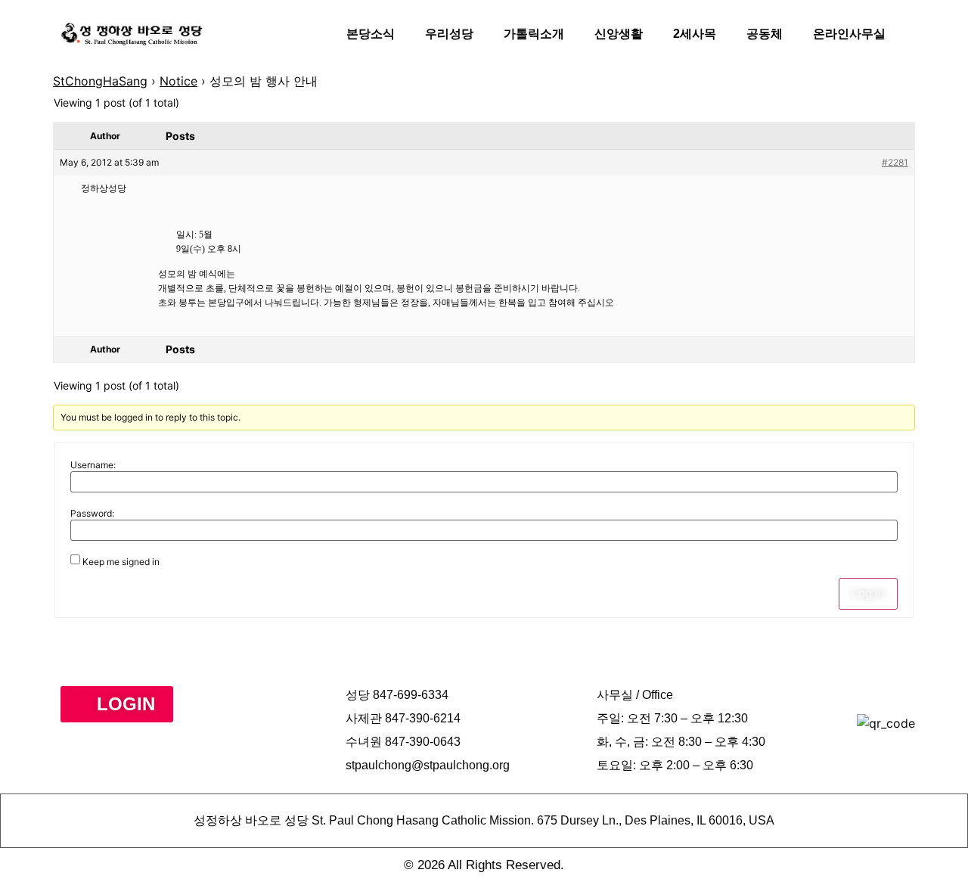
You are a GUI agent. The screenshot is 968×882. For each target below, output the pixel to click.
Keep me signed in (121, 562)
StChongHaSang (100, 81)
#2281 (895, 162)
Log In (868, 593)
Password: (92, 513)
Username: (93, 465)
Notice (178, 81)
